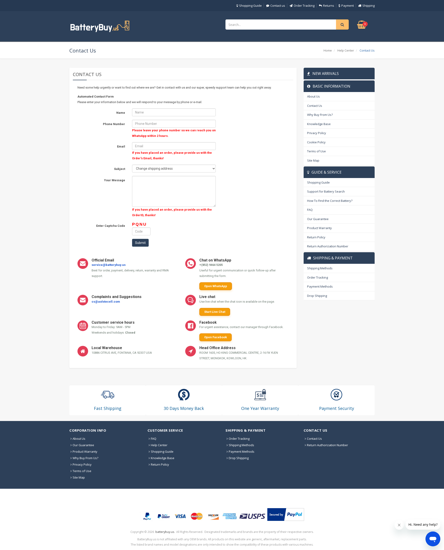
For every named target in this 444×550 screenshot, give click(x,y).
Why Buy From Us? (320, 115)
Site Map (313, 160)
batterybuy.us (164, 532)
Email (121, 146)
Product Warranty (319, 228)
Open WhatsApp (215, 286)
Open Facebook (215, 337)
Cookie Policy (316, 142)
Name (120, 112)
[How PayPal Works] (285, 514)
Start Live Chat (214, 311)
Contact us (277, 5)
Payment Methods (320, 286)
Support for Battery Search (326, 191)
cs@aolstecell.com (106, 301)
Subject (119, 169)
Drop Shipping (317, 296)
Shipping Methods (320, 268)
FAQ (310, 210)
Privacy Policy (316, 133)
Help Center (345, 50)
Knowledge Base (319, 124)
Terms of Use (316, 151)
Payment (347, 5)
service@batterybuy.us (109, 265)
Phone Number (114, 124)
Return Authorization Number (327, 246)
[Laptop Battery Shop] (104, 26)
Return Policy (316, 237)
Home (328, 50)
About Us (313, 96)
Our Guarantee (318, 219)
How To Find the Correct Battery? (329, 201)
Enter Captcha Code (110, 225)
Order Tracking (304, 5)
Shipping (368, 5)
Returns (328, 5)
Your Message (114, 180)
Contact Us (314, 106)
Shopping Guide (250, 5)
